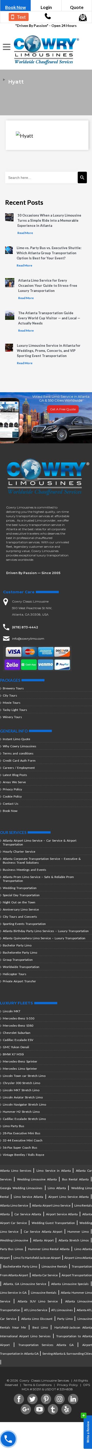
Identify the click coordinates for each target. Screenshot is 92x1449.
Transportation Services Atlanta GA (46, 1345)
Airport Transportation (77, 1275)
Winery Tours (12, 717)
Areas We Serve (14, 782)
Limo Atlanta (57, 1188)
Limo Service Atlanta (28, 1197)
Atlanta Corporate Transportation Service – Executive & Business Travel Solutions (42, 860)
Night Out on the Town (19, 902)
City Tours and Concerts (20, 917)
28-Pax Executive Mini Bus (21, 1133)
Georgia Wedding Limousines (21, 1188)
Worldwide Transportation (21, 967)
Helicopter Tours (14, 974)
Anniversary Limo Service (21, 909)
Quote (77, 7)
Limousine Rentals (54, 1266)
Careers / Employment (19, 768)
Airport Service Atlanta (62, 1214)
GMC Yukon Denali (16, 1047)
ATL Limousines (62, 1310)
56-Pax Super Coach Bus (20, 1147)
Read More (25, 233)
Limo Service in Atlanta (54, 1170)
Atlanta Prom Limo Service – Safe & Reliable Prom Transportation (38, 879)
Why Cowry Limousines (19, 746)
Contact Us (10, 803)
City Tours (10, 695)
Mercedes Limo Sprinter (20, 1068)
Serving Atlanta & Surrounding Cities (67, 1353)
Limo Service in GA (13, 1292)
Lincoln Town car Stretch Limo (24, 1076)
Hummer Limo (77, 1231)
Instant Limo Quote (16, 739)
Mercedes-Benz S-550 (18, 1018)
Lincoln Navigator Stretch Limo (24, 1104)
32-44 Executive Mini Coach (22, 1140)
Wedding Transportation (20, 888)
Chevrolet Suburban (16, 1033)
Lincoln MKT (11, 1011)
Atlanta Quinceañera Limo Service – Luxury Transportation (44, 938)
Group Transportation (18, 960)
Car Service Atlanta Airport (43, 1231)
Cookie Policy (12, 796)
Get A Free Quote (63, 409)
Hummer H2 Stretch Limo (21, 1112)
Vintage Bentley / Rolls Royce (23, 1155)
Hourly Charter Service (19, 851)
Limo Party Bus (13, 1126)
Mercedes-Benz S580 (18, 1025)
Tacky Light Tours (15, 710)
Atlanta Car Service (45, 1275)
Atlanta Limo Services (16, 1170)
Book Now (15, 7)
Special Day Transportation (21, 895)
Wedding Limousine (14, 1240)
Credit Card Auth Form (19, 760)
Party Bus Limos (11, 1249)
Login (46, 7)
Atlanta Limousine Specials (70, 1284)
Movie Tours (11, 703)
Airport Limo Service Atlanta (68, 1197)
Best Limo (40, 1327)
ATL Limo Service (36, 1310)
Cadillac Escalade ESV (18, 1040)
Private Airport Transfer (19, 981)
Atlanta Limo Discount (36, 1319)
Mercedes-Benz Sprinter (20, 1061)
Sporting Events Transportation (24, 924)
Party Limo (65, 1319)
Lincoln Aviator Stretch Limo (23, 1097)
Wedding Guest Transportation (53, 1223)
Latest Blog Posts (15, 775)
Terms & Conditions (37, 1385)
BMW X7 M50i (13, 1054)
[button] (7, 47)
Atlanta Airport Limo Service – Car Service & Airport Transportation (39, 842)
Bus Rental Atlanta (75, 1179)
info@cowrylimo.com (28, 638)
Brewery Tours (13, 688)
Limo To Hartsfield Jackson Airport (37, 1258)
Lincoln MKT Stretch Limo (21, 1090)
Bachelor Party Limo (17, 945)
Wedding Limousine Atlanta (37, 1179)
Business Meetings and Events (24, 870)
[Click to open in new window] (48, 17)
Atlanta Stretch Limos (74, 1240)
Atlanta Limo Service (14, 1205)
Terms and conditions (18, 753)
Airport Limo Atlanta (78, 1258)
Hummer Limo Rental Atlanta (49, 1249)
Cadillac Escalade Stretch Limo (24, 1119)
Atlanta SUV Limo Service (38, 1301)
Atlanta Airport (43, 1240)
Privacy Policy (12, 789)
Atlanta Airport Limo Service (51, 1205)
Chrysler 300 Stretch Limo (21, 1083)
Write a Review (86, 1431)
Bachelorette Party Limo (20, 952)
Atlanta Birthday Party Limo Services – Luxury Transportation (46, 931)
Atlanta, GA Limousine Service (25, 1284)
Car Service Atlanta (27, 1214)
